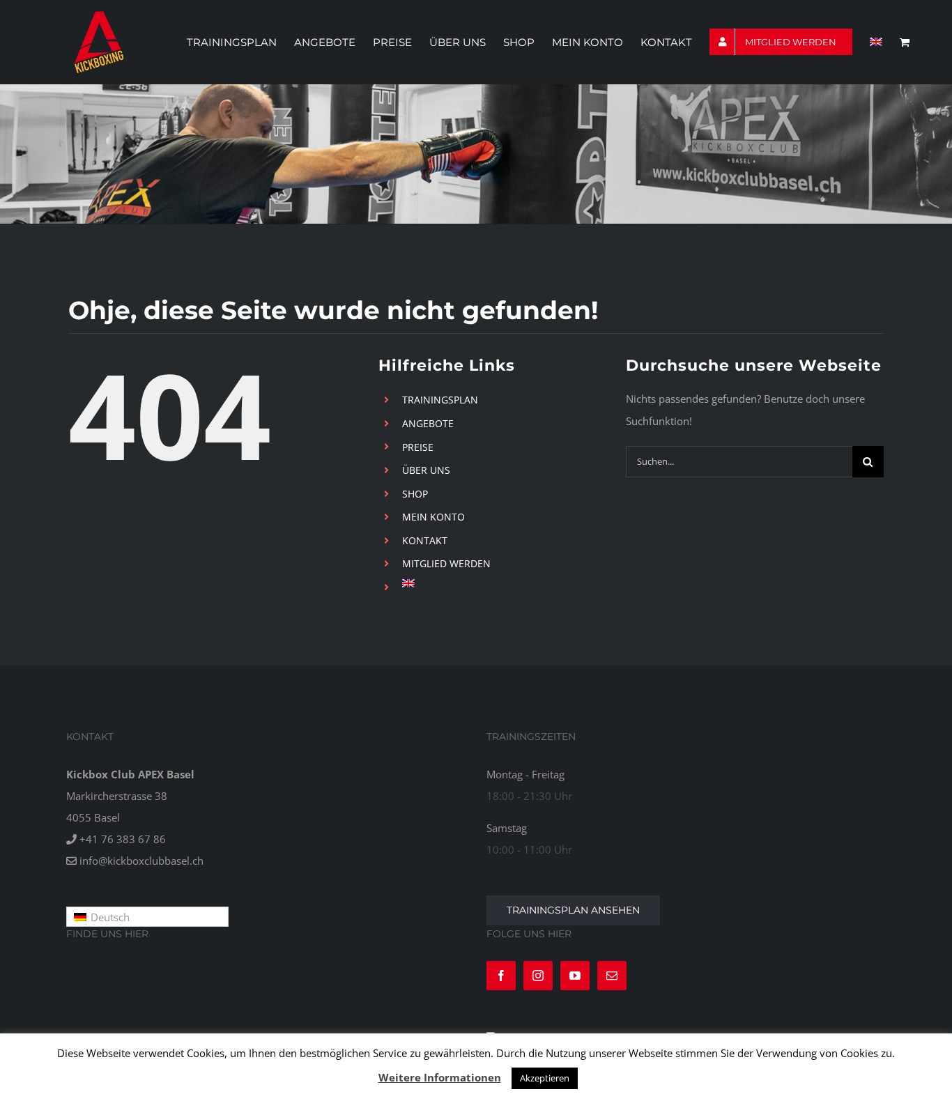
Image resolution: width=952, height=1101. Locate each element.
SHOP (415, 493)
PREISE (417, 447)
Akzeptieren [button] (544, 1078)
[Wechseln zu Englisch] (876, 42)
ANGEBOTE (428, 423)
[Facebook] (501, 975)
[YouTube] (575, 975)
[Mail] (612, 975)
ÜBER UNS (426, 470)
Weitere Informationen (439, 1077)
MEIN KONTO (433, 516)
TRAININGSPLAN (440, 399)
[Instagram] (538, 975)
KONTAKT (424, 540)
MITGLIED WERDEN (446, 563)
